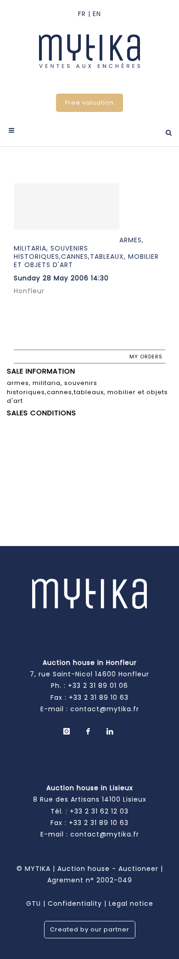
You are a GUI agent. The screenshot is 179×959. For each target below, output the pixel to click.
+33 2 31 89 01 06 (98, 685)
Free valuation (89, 102)
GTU (33, 903)
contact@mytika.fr (104, 709)
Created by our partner (89, 929)
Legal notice (131, 903)
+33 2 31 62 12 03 (99, 811)
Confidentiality (75, 903)
